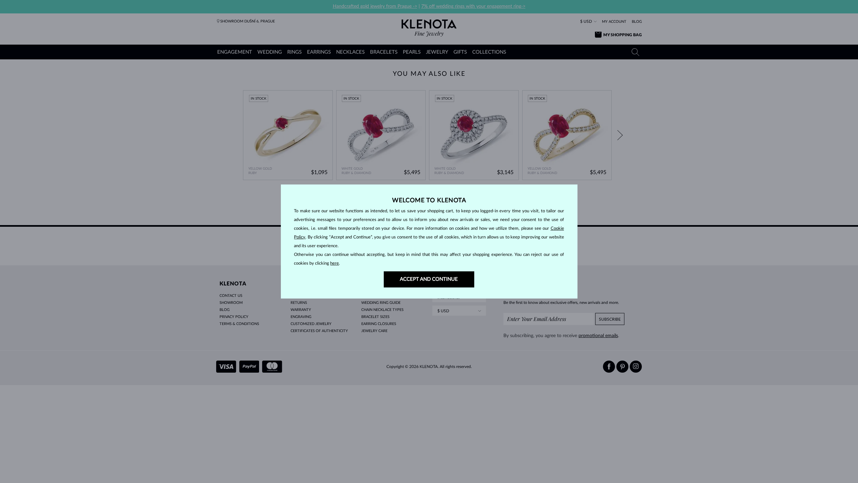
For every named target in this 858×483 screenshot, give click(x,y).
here (334, 263)
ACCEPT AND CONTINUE (429, 279)
